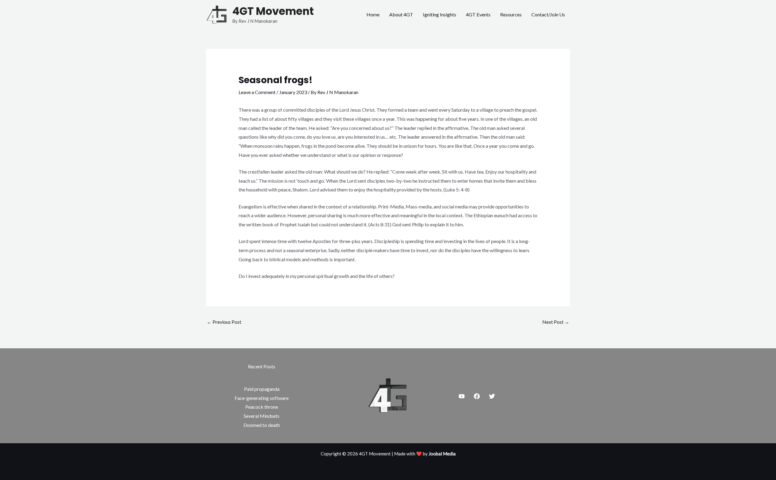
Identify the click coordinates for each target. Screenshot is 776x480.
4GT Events (478, 14)
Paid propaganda (261, 389)
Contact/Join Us (548, 14)
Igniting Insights (439, 14)
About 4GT (401, 14)
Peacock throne (261, 407)
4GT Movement (273, 11)
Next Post (555, 322)
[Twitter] (492, 396)
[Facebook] (477, 396)
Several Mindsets (261, 416)
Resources (511, 14)
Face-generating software (262, 398)
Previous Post (224, 322)
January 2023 (293, 92)
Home (373, 14)
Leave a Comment (257, 92)
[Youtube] (462, 396)
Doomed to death (261, 425)
